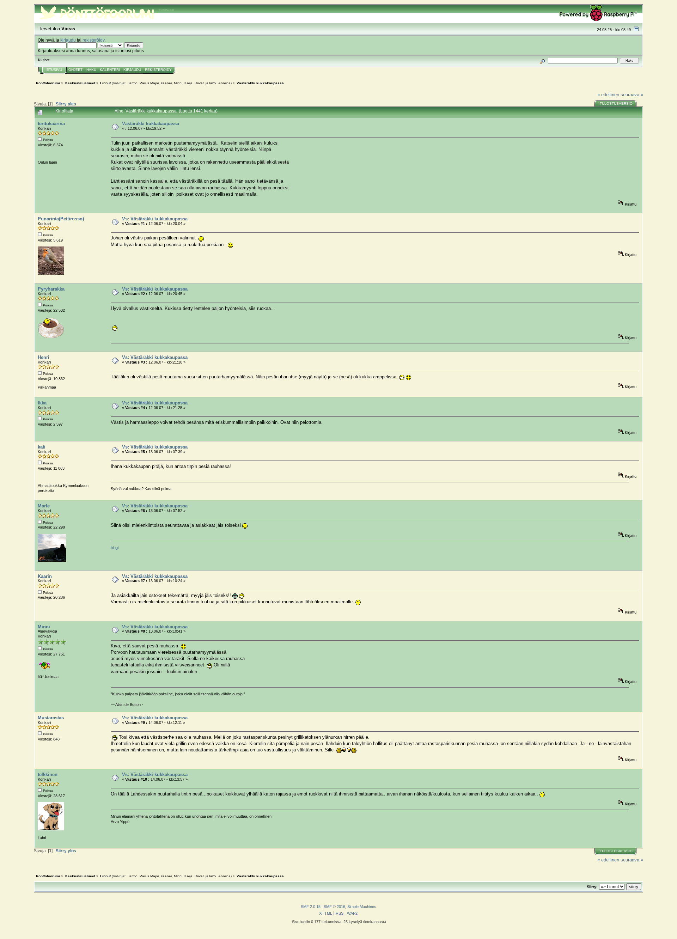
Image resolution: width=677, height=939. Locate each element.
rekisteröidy (93, 40)
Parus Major (149, 83)
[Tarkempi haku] (542, 60)
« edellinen (608, 94)
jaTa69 (211, 83)
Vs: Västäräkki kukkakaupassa (155, 218)
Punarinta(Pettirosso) (61, 218)
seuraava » (632, 94)
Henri (43, 357)
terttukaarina (51, 123)
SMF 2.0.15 (311, 906)
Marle (44, 505)
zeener (166, 83)
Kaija (188, 83)
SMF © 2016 (334, 906)
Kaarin (45, 576)
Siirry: (592, 887)
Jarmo (133, 83)
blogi (114, 547)
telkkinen (47, 774)
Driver (199, 83)
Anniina (224, 83)
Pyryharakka (51, 289)
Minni (178, 83)
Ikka (42, 403)
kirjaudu (68, 40)
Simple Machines (361, 906)
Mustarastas (51, 717)
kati (41, 447)
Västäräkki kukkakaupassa (150, 123)
